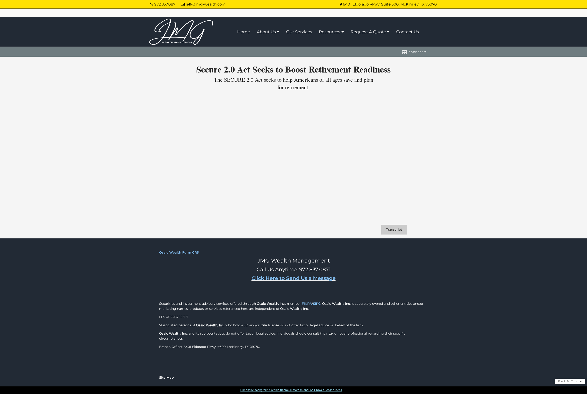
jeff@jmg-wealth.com (206, 4)
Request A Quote (368, 31)
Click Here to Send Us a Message (294, 278)
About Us (266, 31)
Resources (329, 31)
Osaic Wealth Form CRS (179, 252)
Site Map (166, 377)
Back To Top (568, 381)
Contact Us (407, 31)
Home (243, 31)
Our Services (299, 31)
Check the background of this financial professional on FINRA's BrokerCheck (291, 390)
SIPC (317, 304)
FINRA (307, 304)
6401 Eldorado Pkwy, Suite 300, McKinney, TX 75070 (389, 4)
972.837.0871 (165, 4)
